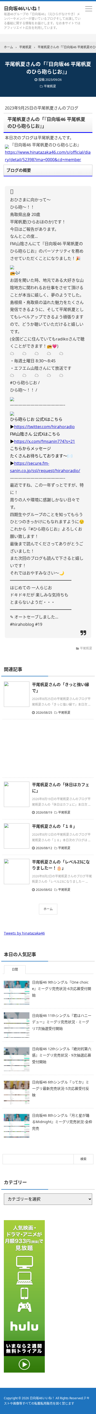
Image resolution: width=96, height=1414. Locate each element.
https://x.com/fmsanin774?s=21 (44, 441)
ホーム (48, 909)
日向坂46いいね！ (22, 8)
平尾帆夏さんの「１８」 (54, 826)
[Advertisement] (48, 748)
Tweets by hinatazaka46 (24, 933)
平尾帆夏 (50, 86)
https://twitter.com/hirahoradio (44, 426)
